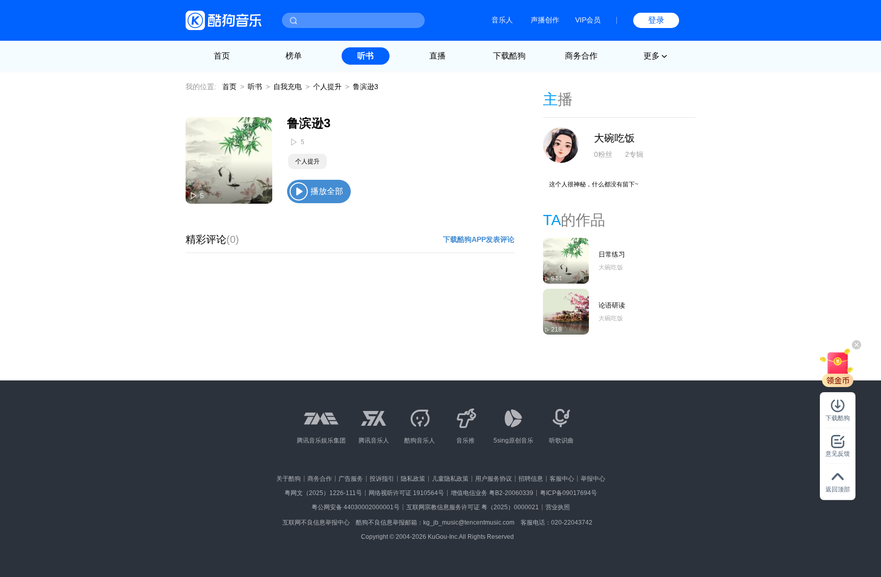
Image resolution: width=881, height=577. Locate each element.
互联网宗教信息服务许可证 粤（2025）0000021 (472, 507)
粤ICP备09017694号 (568, 493)
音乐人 (502, 20)
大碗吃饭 (614, 138)
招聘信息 (531, 478)
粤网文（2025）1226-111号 (323, 493)
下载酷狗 (509, 55)
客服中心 (562, 478)
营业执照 (558, 507)
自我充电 (287, 87)
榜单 (294, 55)
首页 (222, 55)
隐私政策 (413, 478)
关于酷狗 (288, 478)
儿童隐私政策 (450, 478)
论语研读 (612, 305)
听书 (365, 55)
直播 (437, 55)
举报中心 (593, 478)
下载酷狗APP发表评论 (478, 239)
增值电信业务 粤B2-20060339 (492, 493)
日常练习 (612, 254)
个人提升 (327, 87)
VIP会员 (588, 20)
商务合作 (581, 55)
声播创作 (545, 20)
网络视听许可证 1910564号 (406, 493)
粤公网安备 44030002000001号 (356, 507)
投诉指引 (382, 478)
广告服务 (351, 478)
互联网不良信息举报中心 (316, 522)
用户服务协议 (493, 478)
